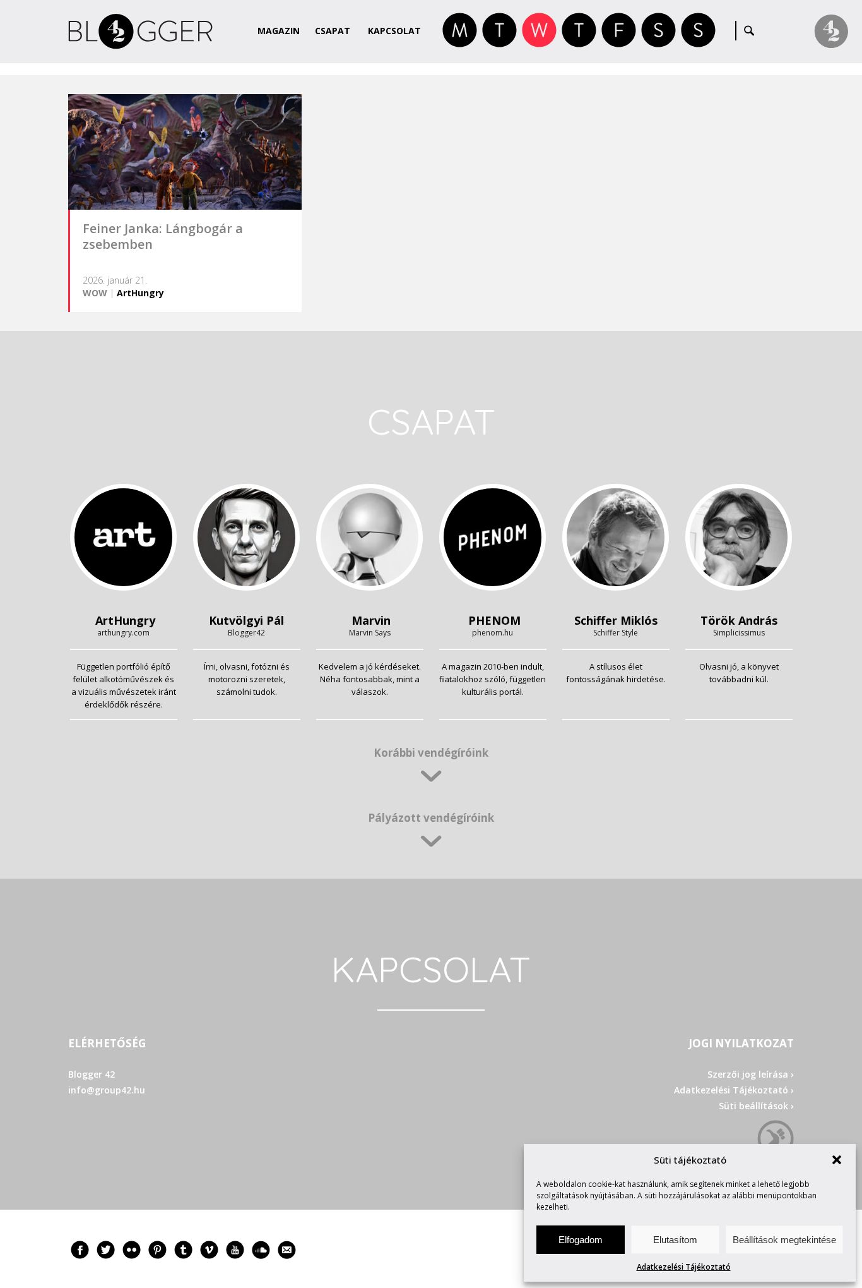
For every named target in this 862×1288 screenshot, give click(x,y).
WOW (95, 293)
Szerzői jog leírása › (750, 1074)
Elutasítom (675, 1239)
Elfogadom (580, 1239)
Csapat (332, 31)
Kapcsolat (394, 31)
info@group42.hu (106, 1090)
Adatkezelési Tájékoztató (684, 1266)
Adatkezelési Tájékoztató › (734, 1090)
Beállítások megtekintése (784, 1239)
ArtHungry (140, 293)
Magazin (278, 31)
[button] (836, 1159)
